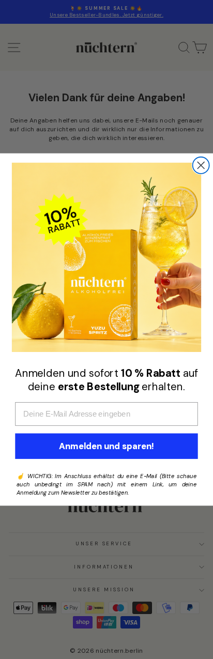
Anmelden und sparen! (106, 446)
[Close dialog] (201, 165)
